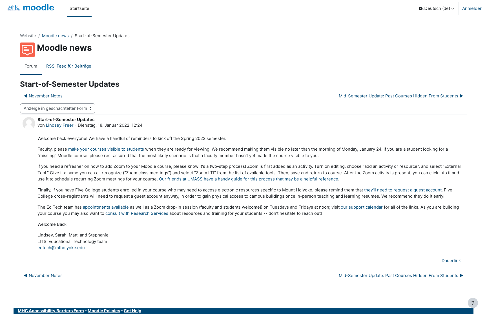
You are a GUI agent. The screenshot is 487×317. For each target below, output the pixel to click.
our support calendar (362, 207)
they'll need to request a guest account (403, 190)
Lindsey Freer (60, 125)
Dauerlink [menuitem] (451, 260)
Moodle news (55, 35)
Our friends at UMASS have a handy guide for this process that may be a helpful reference (248, 179)
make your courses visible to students (106, 149)
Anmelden (472, 8)
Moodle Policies (104, 310)
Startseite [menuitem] (79, 8)
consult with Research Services (136, 213)
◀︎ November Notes (43, 96)
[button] (436, 8)
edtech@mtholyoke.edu (61, 247)
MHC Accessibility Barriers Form (51, 310)
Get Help (132, 310)
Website (28, 35)
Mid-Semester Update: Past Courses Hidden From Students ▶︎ (401, 96)
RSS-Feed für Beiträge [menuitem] (68, 66)
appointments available (106, 207)
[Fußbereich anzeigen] (473, 303)
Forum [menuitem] (31, 66)
